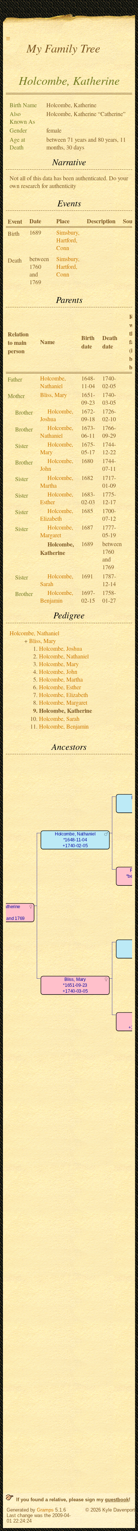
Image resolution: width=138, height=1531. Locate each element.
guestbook (117, 1499)
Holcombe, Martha (61, 679)
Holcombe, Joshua (60, 648)
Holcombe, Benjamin (56, 596)
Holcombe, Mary (59, 664)
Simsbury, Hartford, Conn (67, 240)
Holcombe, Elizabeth (56, 514)
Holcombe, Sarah (59, 718)
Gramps (45, 1510)
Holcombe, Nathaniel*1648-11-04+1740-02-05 (75, 839)
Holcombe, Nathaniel (53, 382)
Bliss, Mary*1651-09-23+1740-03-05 (75, 985)
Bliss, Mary (53, 394)
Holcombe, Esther (60, 687)
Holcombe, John (58, 671)
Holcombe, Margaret (56, 531)
